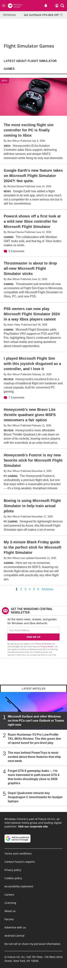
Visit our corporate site (33, 826)
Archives (47, 589)
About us (10, 911)
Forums (9, 919)
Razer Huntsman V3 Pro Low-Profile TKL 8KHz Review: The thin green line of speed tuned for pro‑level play (34, 738)
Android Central (14, 935)
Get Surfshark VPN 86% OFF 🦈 (43, 15)
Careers (9, 894)
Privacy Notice (47, 646)
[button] (62, 5)
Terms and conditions (18, 853)
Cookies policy (13, 878)
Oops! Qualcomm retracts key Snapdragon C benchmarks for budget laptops (35, 797)
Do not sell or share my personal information (32, 944)
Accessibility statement (18, 886)
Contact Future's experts (19, 861)
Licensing (10, 903)
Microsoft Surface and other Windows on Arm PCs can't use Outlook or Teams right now (36, 720)
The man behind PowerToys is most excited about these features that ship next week (34, 756)
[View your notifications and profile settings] (46, 5)
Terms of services (43, 643)
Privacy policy (12, 870)
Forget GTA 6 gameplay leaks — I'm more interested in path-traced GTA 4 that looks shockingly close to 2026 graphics (33, 777)
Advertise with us (15, 927)
